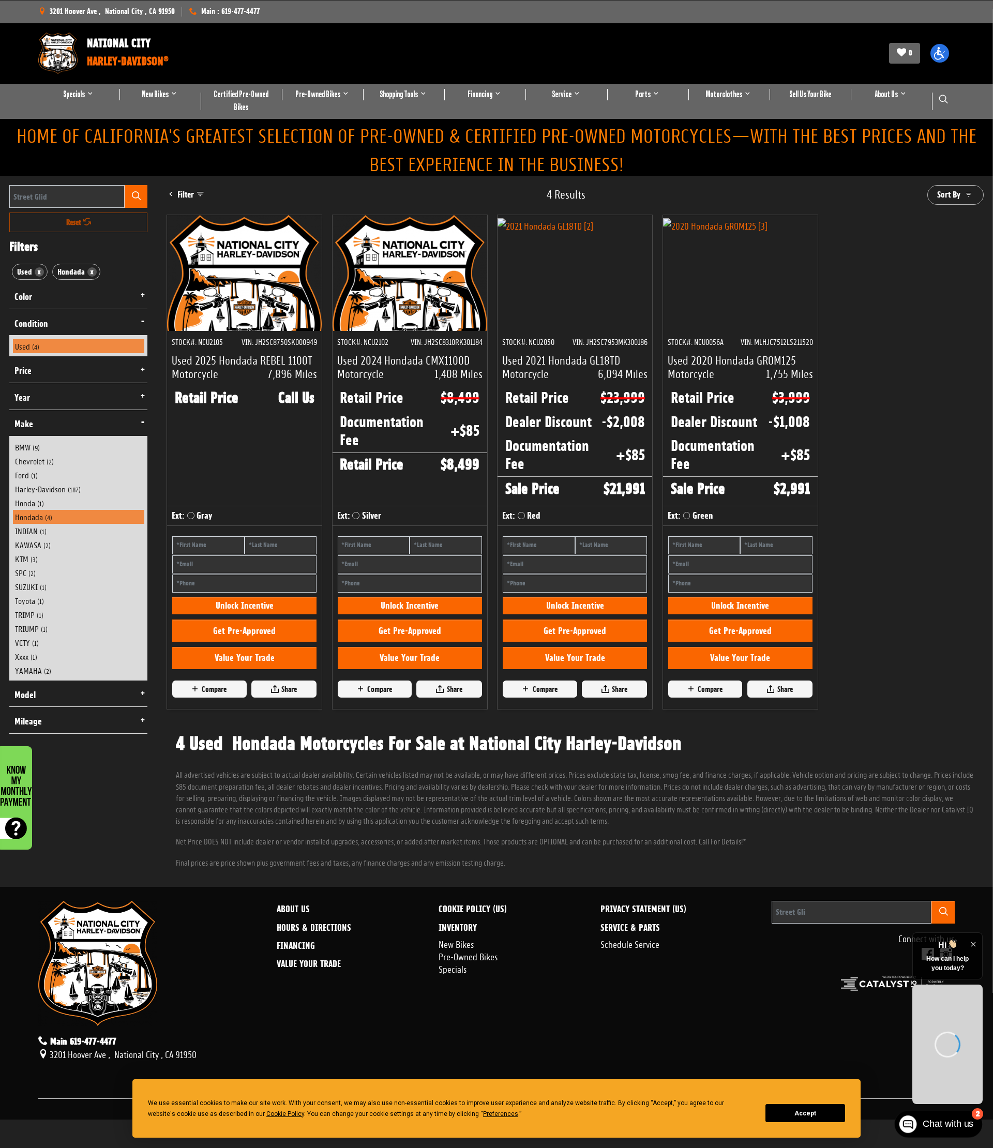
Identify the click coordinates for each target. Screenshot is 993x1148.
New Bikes (456, 998)
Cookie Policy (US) (473, 964)
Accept (805, 1113)
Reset (74, 222)
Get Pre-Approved (244, 686)
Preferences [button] (500, 1113)
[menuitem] (78, 346)
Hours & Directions (314, 982)
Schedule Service (629, 998)
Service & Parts (630, 982)
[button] (939, 53)
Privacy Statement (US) (643, 964)
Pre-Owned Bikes (468, 1011)
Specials (453, 1023)
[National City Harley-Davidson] (58, 53)
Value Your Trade (245, 713)
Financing (296, 1001)
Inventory (458, 982)
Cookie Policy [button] (285, 1113)
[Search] (136, 196)
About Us (293, 964)
